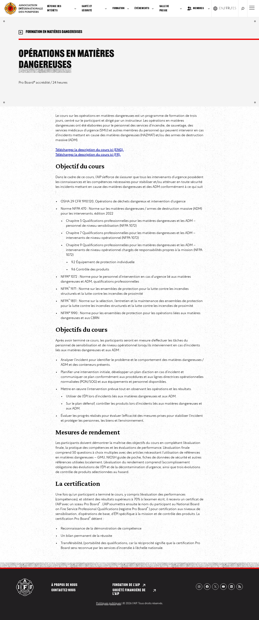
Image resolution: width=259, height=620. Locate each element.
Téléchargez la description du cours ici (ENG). (89, 150)
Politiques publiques (108, 603)
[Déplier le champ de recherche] (242, 8)
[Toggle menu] (252, 8)
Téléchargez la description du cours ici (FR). (88, 154)
